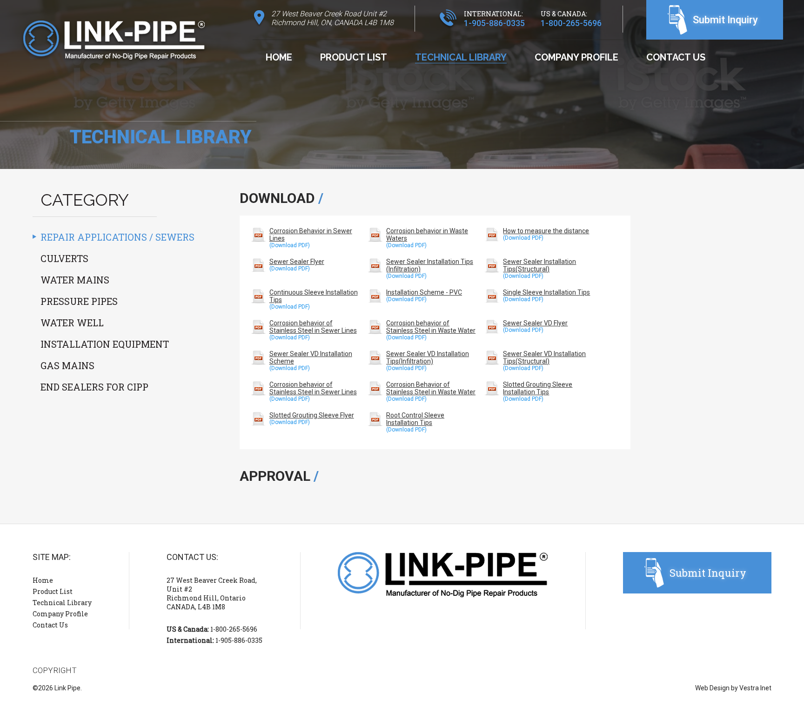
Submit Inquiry (725, 20)
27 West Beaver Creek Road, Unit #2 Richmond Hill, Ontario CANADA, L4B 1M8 (212, 593)
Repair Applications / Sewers (117, 237)
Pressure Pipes (79, 301)
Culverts (64, 258)
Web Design (712, 688)
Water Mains (74, 280)
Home (279, 57)
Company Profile (576, 57)
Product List (353, 57)
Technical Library (461, 57)
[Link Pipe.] (114, 42)
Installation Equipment (104, 344)
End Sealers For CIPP (94, 387)
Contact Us (675, 57)
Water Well (72, 323)
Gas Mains (67, 365)
